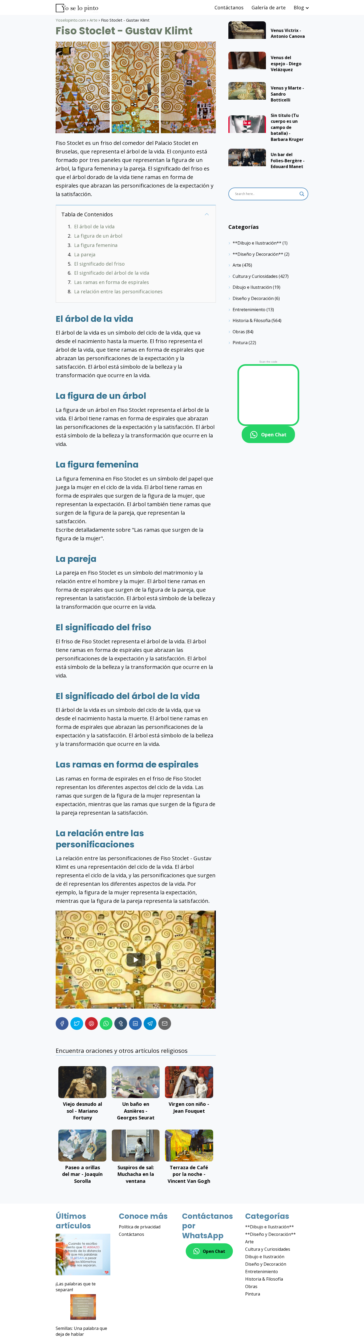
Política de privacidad (139, 1227)
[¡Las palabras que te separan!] (83, 1255)
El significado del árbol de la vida (111, 273)
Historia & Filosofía (251, 320)
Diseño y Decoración (253, 298)
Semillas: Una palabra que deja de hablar (81, 1331)
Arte (237, 265)
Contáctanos (229, 7)
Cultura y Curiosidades (255, 276)
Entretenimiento (249, 309)
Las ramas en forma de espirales (111, 282)
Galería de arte (269, 7)
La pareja (84, 254)
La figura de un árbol (98, 236)
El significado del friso (99, 264)
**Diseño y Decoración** (258, 254)
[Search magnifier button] (302, 194)
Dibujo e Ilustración (252, 287)
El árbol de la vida (94, 226)
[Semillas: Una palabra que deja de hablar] (83, 1307)
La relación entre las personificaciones (118, 291)
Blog (299, 7)
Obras (239, 332)
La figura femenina (96, 245)
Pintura (240, 343)
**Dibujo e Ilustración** (257, 243)
